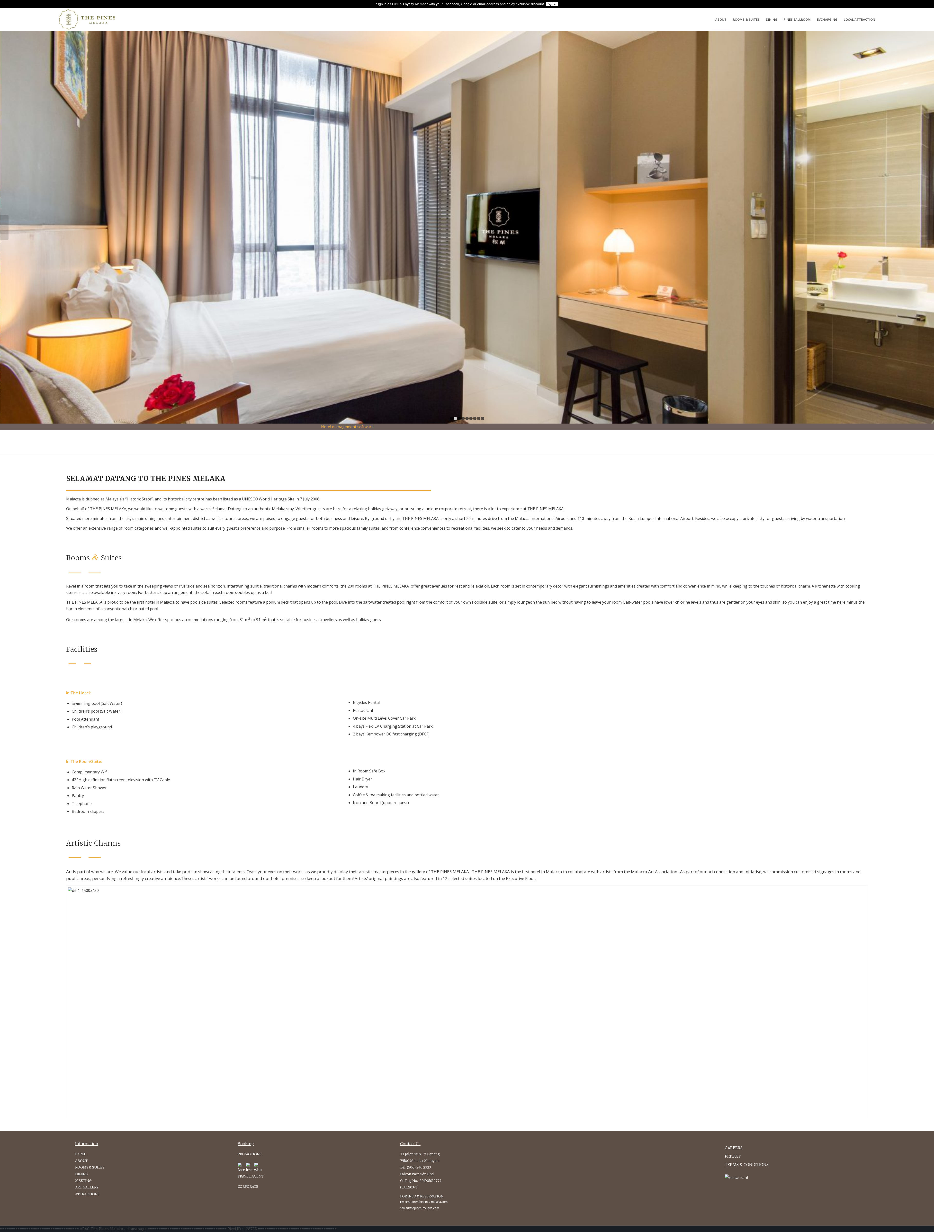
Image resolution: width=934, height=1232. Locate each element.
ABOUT (81, 1161)
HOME (80, 1154)
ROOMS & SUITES (89, 1167)
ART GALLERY (87, 1187)
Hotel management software (347, 426)
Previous (4, 227)
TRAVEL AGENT (250, 1176)
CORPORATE (248, 1186)
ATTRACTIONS (87, 1194)
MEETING (83, 1180)
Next (929, 227)
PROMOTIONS (249, 1154)
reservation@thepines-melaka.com (424, 1202)
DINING (81, 1174)
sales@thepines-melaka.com (419, 1208)
